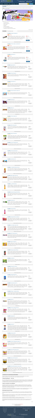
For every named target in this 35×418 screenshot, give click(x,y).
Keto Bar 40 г (11, 200)
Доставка (25, 0)
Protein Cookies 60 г (12, 116)
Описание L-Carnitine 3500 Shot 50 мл (17, 173)
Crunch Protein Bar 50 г (13, 142)
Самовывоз (30, 0)
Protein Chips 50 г (12, 73)
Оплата (27, 0)
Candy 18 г (11, 324)
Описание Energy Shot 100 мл (17, 272)
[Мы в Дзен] (28, 410)
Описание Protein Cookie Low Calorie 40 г (17, 52)
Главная (18, 0)
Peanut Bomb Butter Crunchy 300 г (15, 366)
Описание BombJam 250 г (17, 339)
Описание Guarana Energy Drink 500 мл (17, 198)
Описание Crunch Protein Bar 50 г (17, 148)
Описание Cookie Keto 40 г (17, 165)
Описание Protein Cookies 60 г (17, 123)
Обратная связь (33, 0)
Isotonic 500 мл (12, 208)
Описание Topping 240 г (17, 322)
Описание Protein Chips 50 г (17, 79)
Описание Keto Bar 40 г (17, 206)
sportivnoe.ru (7, 1)
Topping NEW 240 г (12, 274)
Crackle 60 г (11, 258)
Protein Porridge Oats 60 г (13, 307)
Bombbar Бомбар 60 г (13, 33)
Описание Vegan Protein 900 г (17, 140)
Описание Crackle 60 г (17, 264)
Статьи (5, 412)
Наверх (32, 401)
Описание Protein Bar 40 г (17, 88)
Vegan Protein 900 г (12, 133)
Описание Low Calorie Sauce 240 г (17, 231)
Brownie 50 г (11, 99)
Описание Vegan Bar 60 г (17, 71)
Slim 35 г (11, 299)
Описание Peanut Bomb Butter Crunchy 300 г (17, 372)
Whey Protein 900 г (12, 125)
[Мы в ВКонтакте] (25, 410)
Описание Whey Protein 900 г (17, 131)
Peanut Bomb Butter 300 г (13, 349)
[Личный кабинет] (34, 4)
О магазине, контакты (21, 0)
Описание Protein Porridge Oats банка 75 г (17, 347)
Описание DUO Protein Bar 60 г (17, 239)
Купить (28, 40)
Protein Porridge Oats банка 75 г (14, 341)
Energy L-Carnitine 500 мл (13, 291)
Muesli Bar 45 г (11, 54)
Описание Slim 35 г (17, 305)
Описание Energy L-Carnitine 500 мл (17, 297)
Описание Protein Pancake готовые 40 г (17, 97)
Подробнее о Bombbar (31, 29)
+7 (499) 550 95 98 (21, 1)
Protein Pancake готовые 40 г (14, 90)
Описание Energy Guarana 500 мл (17, 256)
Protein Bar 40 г (12, 81)
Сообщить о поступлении (30, 68)
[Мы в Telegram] (26, 410)
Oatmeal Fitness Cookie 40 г (14, 216)
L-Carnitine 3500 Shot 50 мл (14, 167)
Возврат (15, 412)
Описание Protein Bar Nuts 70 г (17, 289)
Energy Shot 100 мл (12, 266)
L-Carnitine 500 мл (12, 183)
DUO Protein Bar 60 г (12, 233)
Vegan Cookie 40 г (12, 241)
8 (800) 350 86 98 (29, 1)
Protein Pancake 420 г (13, 150)
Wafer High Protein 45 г (13, 175)
